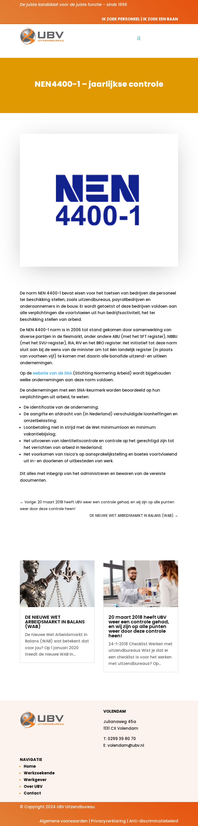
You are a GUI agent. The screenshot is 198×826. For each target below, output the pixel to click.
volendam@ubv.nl (126, 745)
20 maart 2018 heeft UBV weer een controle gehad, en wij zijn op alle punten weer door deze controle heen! (139, 626)
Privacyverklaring (108, 821)
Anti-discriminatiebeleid (153, 821)
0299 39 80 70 (122, 738)
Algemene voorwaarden (63, 821)
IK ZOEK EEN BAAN (160, 19)
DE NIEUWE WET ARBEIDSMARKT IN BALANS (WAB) (55, 622)
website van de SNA (52, 373)
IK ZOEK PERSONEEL (121, 19)
